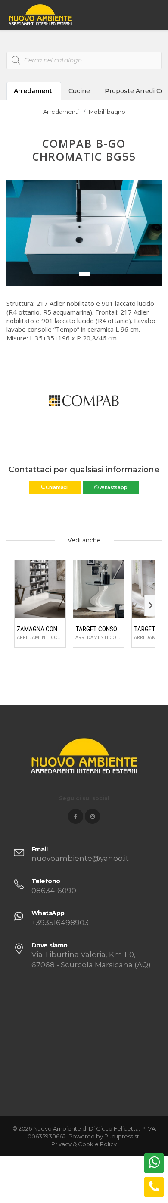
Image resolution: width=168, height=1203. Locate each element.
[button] (13, 237)
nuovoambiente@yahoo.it (80, 858)
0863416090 (53, 890)
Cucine (79, 91)
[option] (84, 233)
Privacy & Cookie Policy (84, 1144)
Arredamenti (34, 91)
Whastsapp (112, 487)
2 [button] (84, 274)
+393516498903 (60, 922)
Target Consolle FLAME (98, 629)
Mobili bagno (107, 111)
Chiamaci (56, 487)
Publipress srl (122, 1136)
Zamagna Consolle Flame (40, 629)
